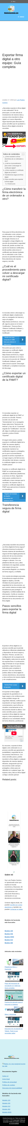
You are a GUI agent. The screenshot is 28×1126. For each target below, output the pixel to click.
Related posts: (11, 184)
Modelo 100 (9, 931)
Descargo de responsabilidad (12, 1088)
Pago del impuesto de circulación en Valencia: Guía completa (12, 986)
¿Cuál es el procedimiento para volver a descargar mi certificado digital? (13, 166)
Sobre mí (5, 1076)
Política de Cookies (14, 1121)
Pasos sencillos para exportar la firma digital (14, 180)
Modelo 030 (6, 1103)
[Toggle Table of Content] (22, 154)
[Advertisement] (14, 36)
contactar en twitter (16, 909)
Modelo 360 (9, 943)
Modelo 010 (9, 940)
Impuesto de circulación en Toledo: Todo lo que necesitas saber (14, 1031)
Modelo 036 (9, 934)
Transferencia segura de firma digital (14, 176)
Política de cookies (8, 1085)
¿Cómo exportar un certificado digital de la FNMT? (14, 171)
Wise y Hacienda (10, 1014)
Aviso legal (6, 1079)
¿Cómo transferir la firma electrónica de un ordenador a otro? (14, 159)
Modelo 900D (9, 937)
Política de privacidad (9, 1082)
